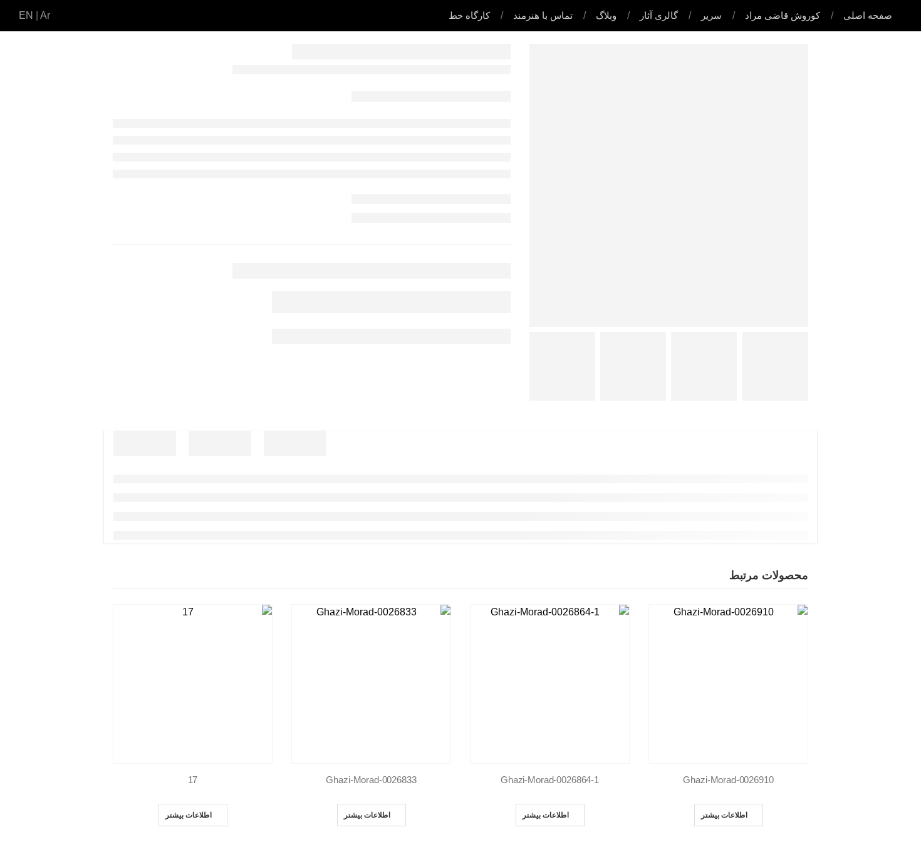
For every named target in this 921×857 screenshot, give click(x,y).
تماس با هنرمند (543, 15)
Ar (45, 15)
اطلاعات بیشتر (724, 814)
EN (26, 15)
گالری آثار (659, 15)
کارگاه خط (469, 15)
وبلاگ (606, 15)
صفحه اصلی (867, 15)
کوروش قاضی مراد (782, 15)
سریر (711, 15)
